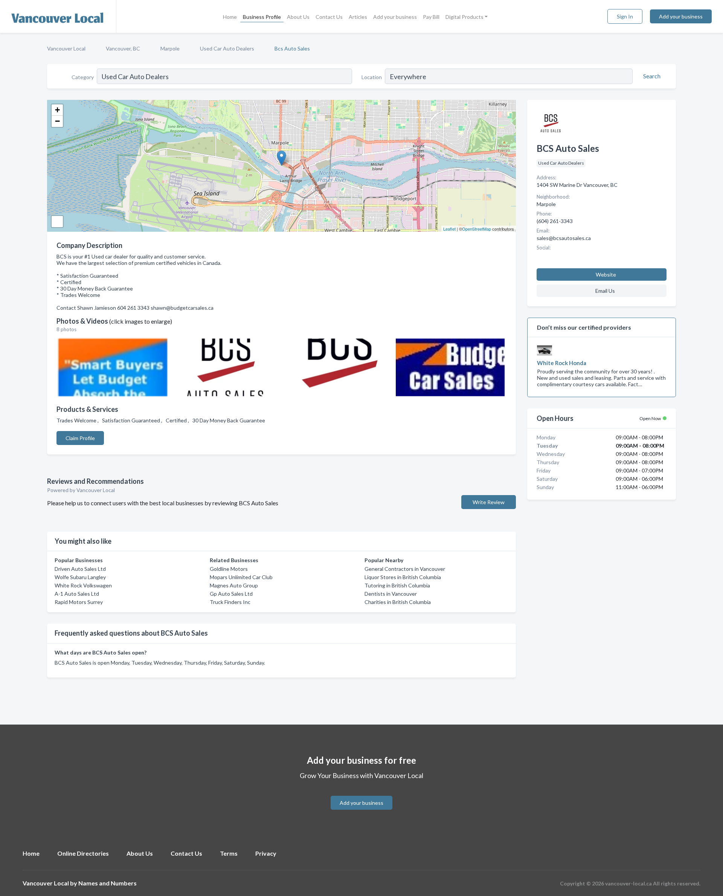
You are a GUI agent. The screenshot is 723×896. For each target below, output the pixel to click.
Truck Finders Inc (230, 602)
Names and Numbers (107, 883)
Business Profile (262, 17)
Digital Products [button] (464, 17)
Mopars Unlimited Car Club (241, 577)
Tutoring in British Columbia (397, 585)
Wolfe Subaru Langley (80, 577)
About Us (298, 17)
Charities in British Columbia (398, 602)
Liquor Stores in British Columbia (403, 577)
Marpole (170, 48)
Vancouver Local (66, 48)
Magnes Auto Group (234, 585)
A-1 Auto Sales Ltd (77, 593)
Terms (229, 853)
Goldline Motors (229, 569)
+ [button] (57, 110)
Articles (358, 17)
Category (83, 77)
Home (230, 17)
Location (372, 77)
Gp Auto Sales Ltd (231, 593)
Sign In (625, 16)
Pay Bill (431, 17)
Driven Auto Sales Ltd (80, 569)
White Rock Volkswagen (83, 585)
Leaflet (449, 229)
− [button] (57, 121)
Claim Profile (80, 438)
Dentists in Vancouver (391, 593)
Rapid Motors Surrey (79, 602)
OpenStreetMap (476, 229)
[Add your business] (361, 793)
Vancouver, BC (123, 48)
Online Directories (83, 853)
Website (606, 274)
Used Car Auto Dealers (227, 48)
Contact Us (329, 17)
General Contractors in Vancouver (405, 569)
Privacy (265, 853)
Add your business (395, 17)
